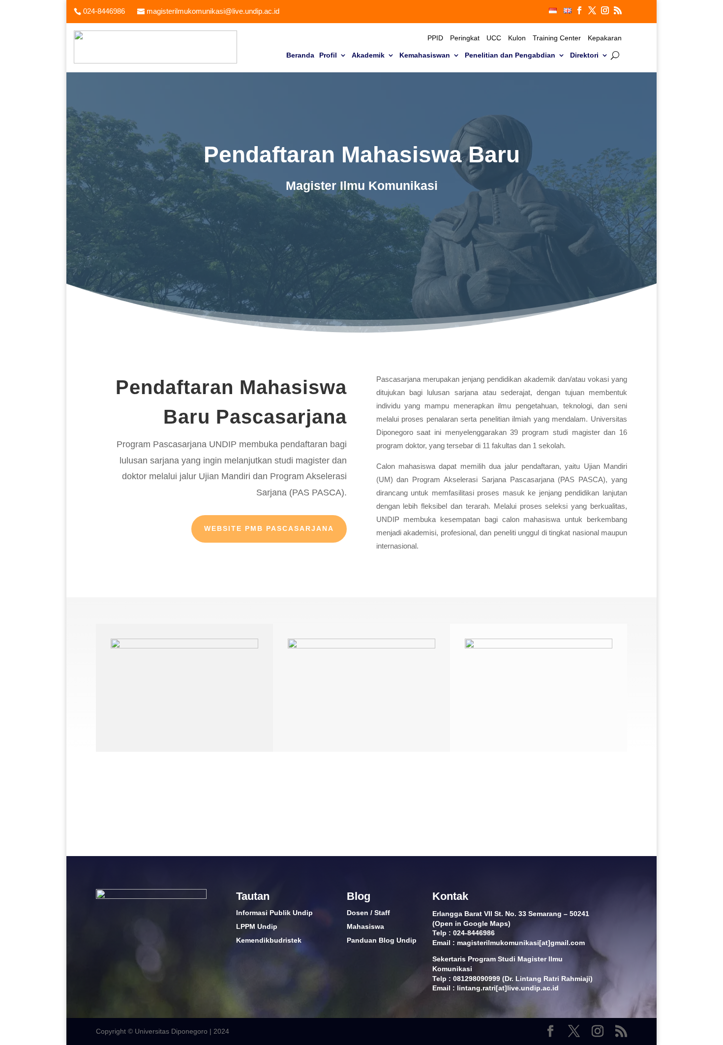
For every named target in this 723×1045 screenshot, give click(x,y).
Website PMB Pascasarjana (269, 528)
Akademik (368, 55)
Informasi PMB (581, 804)
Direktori (584, 55)
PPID (435, 38)
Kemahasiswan (424, 55)
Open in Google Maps (471, 923)
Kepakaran (605, 38)
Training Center (557, 38)
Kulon (517, 38)
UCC (493, 38)
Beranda (300, 55)
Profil (328, 55)
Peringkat (465, 38)
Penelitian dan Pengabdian (510, 55)
